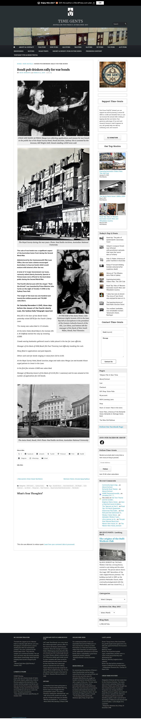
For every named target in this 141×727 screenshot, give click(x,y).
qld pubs (66, 47)
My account (103, 395)
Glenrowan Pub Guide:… (110, 511)
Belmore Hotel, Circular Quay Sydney (76, 479)
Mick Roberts (25, 72)
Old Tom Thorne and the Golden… (112, 499)
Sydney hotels (40, 486)
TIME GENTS (70, 21)
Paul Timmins (45, 488)
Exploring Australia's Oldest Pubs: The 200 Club (115, 280)
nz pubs (31, 51)
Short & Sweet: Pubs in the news (67, 51)
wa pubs (78, 47)
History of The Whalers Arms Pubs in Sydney (114, 274)
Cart (101, 383)
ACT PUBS (123, 47)
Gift (100, 3)
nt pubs (100, 47)
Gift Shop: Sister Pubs (107, 391)
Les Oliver (27, 488)
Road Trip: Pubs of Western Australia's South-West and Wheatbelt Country (109, 219)
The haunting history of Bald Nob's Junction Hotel (115, 303)
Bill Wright (78, 486)
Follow (105, 469)
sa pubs (89, 47)
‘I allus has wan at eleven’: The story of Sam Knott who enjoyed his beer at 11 (115, 296)
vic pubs (111, 47)
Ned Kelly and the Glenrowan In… (113, 512)
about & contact (26, 47)
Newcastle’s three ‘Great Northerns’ (30, 479)
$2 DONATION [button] (112, 138)
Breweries (18, 51)
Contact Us (109, 362)
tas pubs (42, 47)
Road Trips (43, 51)
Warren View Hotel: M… (110, 523)
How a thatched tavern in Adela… (113, 503)
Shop (101, 404)
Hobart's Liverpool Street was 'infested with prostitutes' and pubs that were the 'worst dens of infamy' (115, 250)
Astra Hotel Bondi (68, 486)
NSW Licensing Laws (107, 399)
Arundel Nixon (57, 486)
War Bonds (75, 488)
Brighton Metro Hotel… (110, 502)
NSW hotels (28, 64)
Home (19, 64)
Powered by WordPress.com (19, 717)
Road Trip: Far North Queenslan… (113, 507)
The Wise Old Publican (107, 420)
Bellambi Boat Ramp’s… (110, 489)
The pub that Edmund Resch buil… (113, 520)
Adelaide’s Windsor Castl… (111, 517)
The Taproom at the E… (110, 506)
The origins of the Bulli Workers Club (112, 539)
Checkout (103, 387)
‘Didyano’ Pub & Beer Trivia (26, 55)
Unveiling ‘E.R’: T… (108, 495)
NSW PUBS (54, 47)
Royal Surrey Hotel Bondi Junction (60, 488)
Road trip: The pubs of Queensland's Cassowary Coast (114, 239)
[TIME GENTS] (70, 36)
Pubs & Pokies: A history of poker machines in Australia (115, 260)
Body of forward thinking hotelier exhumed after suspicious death (115, 267)
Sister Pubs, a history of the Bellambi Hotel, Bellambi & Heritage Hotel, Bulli (112, 414)
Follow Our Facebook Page (111, 427)
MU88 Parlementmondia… (111, 493)
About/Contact (105, 379)
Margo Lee (36, 488)
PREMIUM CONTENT (94, 51)
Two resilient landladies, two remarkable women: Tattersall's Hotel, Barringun (114, 311)
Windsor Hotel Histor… (110, 515)
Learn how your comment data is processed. (59, 544)
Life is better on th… (109, 519)
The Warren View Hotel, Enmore (113, 524)
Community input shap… (110, 485)
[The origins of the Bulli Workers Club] (113, 560)
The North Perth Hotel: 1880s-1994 (112, 196)
